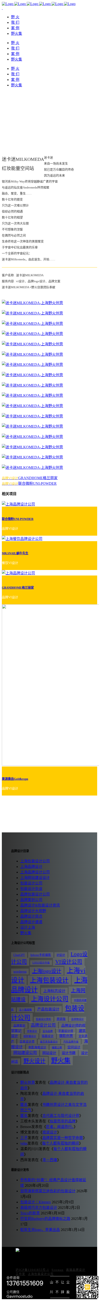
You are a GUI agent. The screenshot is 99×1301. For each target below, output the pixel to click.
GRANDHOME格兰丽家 (18, 587)
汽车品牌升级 (71, 1041)
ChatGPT (19, 955)
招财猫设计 (29, 1036)
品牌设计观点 (31, 916)
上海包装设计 (49, 980)
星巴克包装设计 (49, 1041)
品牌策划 (19, 1025)
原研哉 (61, 1019)
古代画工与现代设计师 (60, 1116)
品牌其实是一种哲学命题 (62, 1138)
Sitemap (58, 1270)
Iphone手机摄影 (40, 955)
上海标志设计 (54, 991)
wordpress (19, 971)
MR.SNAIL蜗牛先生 (15, 553)
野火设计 (34, 1061)
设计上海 (27, 927)
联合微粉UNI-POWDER (17, 519)
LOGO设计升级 (41, 962)
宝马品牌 (48, 1031)
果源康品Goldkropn (15, 779)
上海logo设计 (46, 971)
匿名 (24, 1105)
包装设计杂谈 (31, 889)
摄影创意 (66, 1036)
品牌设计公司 (43, 1025)
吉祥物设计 (77, 1019)
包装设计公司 (31, 883)
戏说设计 (49, 1132)
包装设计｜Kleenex (35, 1202)
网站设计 (49, 1053)
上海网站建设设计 (35, 878)
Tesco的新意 (30, 1213)
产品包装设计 (48, 1009)
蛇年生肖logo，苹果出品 (40, 1230)
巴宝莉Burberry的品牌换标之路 (45, 1219)
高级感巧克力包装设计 (38, 1208)
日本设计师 (27, 1041)
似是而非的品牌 (63, 1121)
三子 (24, 1138)
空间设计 (73, 1047)
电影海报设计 (37, 1047)
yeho (23, 1143)
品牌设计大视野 (33, 911)
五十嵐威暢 (25, 1009)
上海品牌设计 (31, 867)
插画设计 (48, 1036)
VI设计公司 (68, 962)
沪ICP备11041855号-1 (32, 1270)
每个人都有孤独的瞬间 (60, 1143)
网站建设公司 (25, 1052)
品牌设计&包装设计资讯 (40, 905)
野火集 (25, 933)
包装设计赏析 (43, 1019)
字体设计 (32, 1031)
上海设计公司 (49, 999)
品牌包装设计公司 (35, 894)
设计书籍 (69, 1053)
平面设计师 (65, 1031)
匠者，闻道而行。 (60, 1127)
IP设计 (61, 955)
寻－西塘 (49, 1160)
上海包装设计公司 (35, 861)
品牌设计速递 (31, 922)
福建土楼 (57, 1047)
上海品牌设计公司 (35, 872)
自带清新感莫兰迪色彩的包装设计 (48, 1191)
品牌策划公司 (31, 900)
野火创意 (27, 1082)
